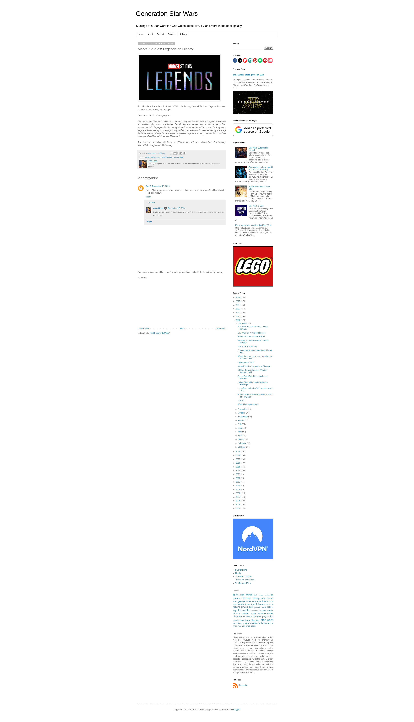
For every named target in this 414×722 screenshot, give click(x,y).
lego (235, 610)
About (150, 34)
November (243, 409)
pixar (259, 616)
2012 (238, 478)
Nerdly (238, 573)
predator (236, 620)
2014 (238, 470)
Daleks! (241, 400)
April (240, 435)
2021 (238, 316)
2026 (238, 297)
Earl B (148, 186)
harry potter (257, 601)
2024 (238, 305)
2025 (238, 301)
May (240, 432)
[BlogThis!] (175, 153)
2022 (238, 312)
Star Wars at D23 (256, 206)
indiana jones (244, 604)
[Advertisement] (182, 303)
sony (247, 620)
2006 (238, 501)
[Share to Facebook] (181, 153)
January (242, 447)
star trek (255, 620)
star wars (267, 619)
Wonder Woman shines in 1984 (251, 336)
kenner (270, 607)
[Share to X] (178, 153)
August (241, 420)
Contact (160, 34)
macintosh (255, 611)
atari (242, 595)
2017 (238, 459)
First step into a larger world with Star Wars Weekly (261, 168)
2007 (238, 497)
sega (242, 620)
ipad (253, 604)
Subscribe (243, 685)
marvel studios (167, 157)
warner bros (244, 626)
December (243, 323)
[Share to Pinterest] (184, 153)
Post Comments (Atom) (160, 333)
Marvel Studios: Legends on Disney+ (254, 366)
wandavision (178, 157)
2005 (238, 505)
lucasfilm (244, 610)
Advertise (172, 34)
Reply (148, 197)
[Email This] (172, 153)
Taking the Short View (244, 580)
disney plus (155, 157)
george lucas (244, 601)
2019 (238, 452)
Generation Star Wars (167, 13)
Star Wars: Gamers (243, 576)
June (240, 428)
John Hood (158, 208)
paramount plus (249, 616)
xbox (253, 626)
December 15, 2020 (161, 186)
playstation (267, 616)
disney (147, 157)
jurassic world (260, 607)
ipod (266, 604)
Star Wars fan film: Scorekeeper (251, 333)
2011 (238, 482)
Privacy (183, 34)
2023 (238, 309)
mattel (253, 613)
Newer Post (144, 328)
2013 (238, 474)
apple (236, 594)
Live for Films (241, 570)
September (243, 417)
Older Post (220, 328)
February (242, 443)
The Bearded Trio (243, 583)
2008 (238, 493)
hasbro (265, 601)
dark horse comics (261, 595)
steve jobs (237, 623)
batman (249, 595)
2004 (238, 508)
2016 (238, 463)
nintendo (237, 616)
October (241, 413)
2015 (238, 467)
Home (140, 34)
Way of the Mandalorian (248, 404)
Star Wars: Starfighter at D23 (248, 74)
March (241, 439)
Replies (151, 203)
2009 (238, 489)
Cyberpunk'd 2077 (246, 362)
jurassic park (247, 607)
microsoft (262, 613)
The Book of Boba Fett (247, 346)
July (240, 424)
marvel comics (266, 611)
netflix (270, 613)
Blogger (236, 709)
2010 (238, 486)
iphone (259, 604)
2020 (238, 320)
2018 (238, 455)
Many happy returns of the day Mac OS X (253, 225)
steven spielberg (251, 623)
